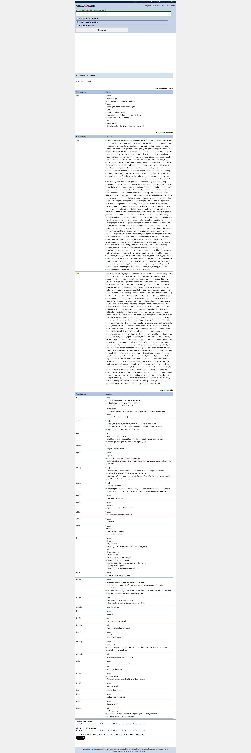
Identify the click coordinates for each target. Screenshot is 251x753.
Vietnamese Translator (90, 749)
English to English (86, 26)
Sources (142, 751)
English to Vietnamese (88, 18)
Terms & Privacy (132, 751)
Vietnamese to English (88, 22)
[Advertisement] (124, 53)
